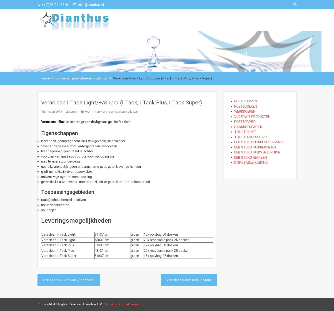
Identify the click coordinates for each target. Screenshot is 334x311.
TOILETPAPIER (245, 132)
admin (73, 111)
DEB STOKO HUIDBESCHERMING (258, 142)
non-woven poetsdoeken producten (116, 111)
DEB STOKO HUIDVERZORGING (257, 152)
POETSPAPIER (245, 122)
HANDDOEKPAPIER (248, 127)
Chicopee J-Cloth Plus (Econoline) (69, 280)
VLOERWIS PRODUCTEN (252, 117)
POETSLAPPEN (245, 101)
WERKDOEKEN (244, 111)
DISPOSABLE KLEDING (251, 162)
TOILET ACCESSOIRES (251, 137)
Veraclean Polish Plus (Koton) (188, 280)
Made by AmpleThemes (122, 304)
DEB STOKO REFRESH (250, 158)
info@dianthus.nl (90, 5)
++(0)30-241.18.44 (55, 5)
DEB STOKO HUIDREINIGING (255, 147)
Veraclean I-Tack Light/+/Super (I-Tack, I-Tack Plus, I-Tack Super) (121, 102)
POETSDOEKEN (245, 106)
